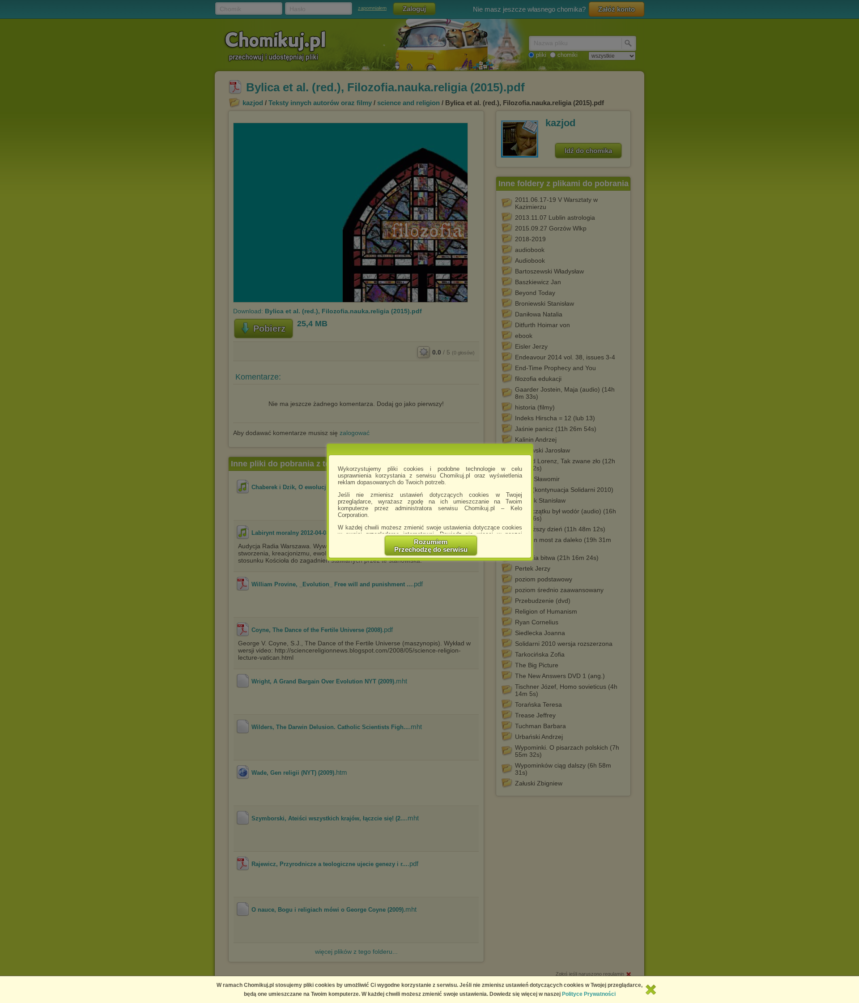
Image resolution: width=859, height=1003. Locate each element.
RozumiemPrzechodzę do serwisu (431, 545)
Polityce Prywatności (589, 994)
